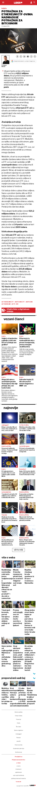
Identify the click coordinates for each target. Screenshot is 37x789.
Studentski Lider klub (18, 748)
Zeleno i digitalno (18, 730)
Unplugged (18, 734)
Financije (18, 719)
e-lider (18, 763)
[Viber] (35, 56)
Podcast (18, 737)
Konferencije (18, 752)
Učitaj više (18, 550)
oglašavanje (18, 772)
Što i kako (18, 726)
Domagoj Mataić (4, 66)
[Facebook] (17, 56)
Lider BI (18, 741)
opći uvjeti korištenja (18, 775)
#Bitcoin (29, 302)
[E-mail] (28, 56)
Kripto (18, 723)
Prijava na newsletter (18, 759)
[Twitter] (21, 56)
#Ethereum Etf (8, 302)
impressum (18, 769)
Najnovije (11, 408)
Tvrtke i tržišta (18, 715)
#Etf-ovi (15, 304)
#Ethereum (6, 304)
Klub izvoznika (18, 745)
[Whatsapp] (31, 56)
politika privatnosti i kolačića (18, 778)
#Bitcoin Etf (20, 302)
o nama (18, 766)
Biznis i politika (18, 712)
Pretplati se (18, 756)
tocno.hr (18, 781)
